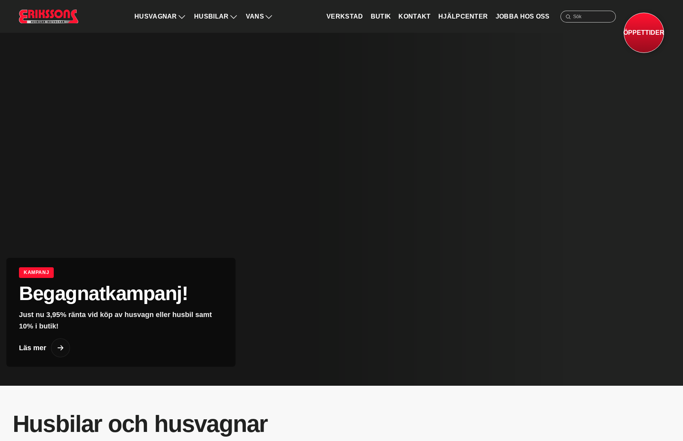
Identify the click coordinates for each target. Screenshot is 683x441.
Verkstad (344, 16)
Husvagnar (155, 16)
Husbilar (211, 16)
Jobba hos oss (523, 16)
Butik (381, 16)
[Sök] (568, 16)
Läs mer (32, 348)
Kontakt (414, 16)
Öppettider (643, 32)
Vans (255, 16)
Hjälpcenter (463, 16)
